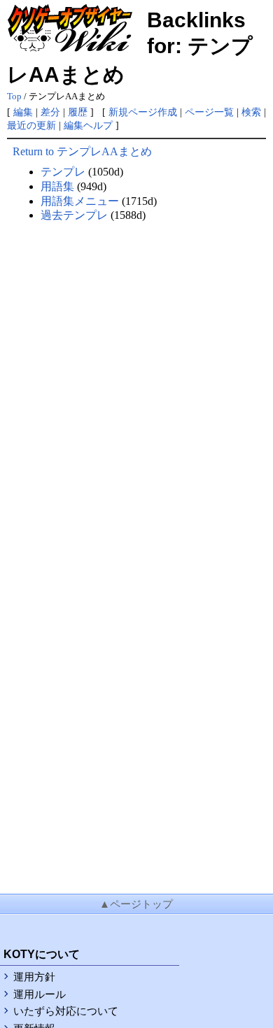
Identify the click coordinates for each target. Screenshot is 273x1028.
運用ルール (39, 994)
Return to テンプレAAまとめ (82, 151)
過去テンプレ (74, 215)
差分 (50, 111)
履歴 (78, 111)
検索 (251, 111)
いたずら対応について (65, 1011)
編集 (23, 111)
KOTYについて (42, 954)
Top (14, 96)
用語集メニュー (80, 201)
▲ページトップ (136, 904)
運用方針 (34, 977)
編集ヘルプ (88, 125)
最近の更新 (31, 125)
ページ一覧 (209, 111)
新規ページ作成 (142, 111)
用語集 (57, 186)
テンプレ (63, 172)
